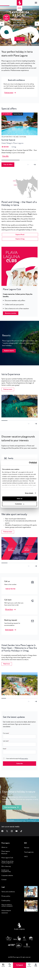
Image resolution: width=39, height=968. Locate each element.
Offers (10, 966)
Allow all (19, 498)
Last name (6, 741)
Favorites (29, 966)
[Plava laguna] (19, 927)
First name (6, 733)
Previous (30, 424)
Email (4, 749)
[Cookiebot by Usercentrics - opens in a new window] (29, 463)
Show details (29, 493)
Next (35, 424)
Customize (18, 504)
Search (20, 965)
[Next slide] (37, 23)
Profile (35, 966)
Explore (3, 966)
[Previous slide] (2, 23)
